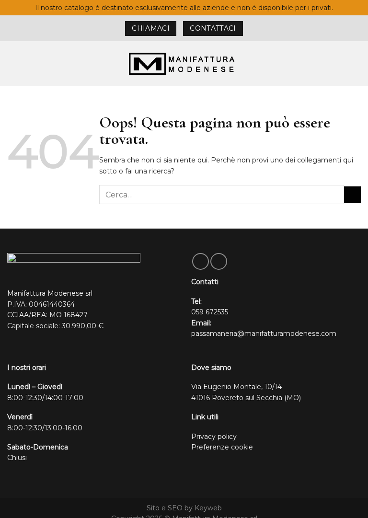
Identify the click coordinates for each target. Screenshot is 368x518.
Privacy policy (214, 436)
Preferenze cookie (222, 447)
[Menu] (12, 64)
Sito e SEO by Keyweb (184, 508)
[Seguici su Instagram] (218, 261)
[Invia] (352, 195)
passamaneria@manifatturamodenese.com (263, 333)
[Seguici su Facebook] (200, 261)
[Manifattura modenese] (184, 63)
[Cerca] (357, 63)
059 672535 (209, 312)
